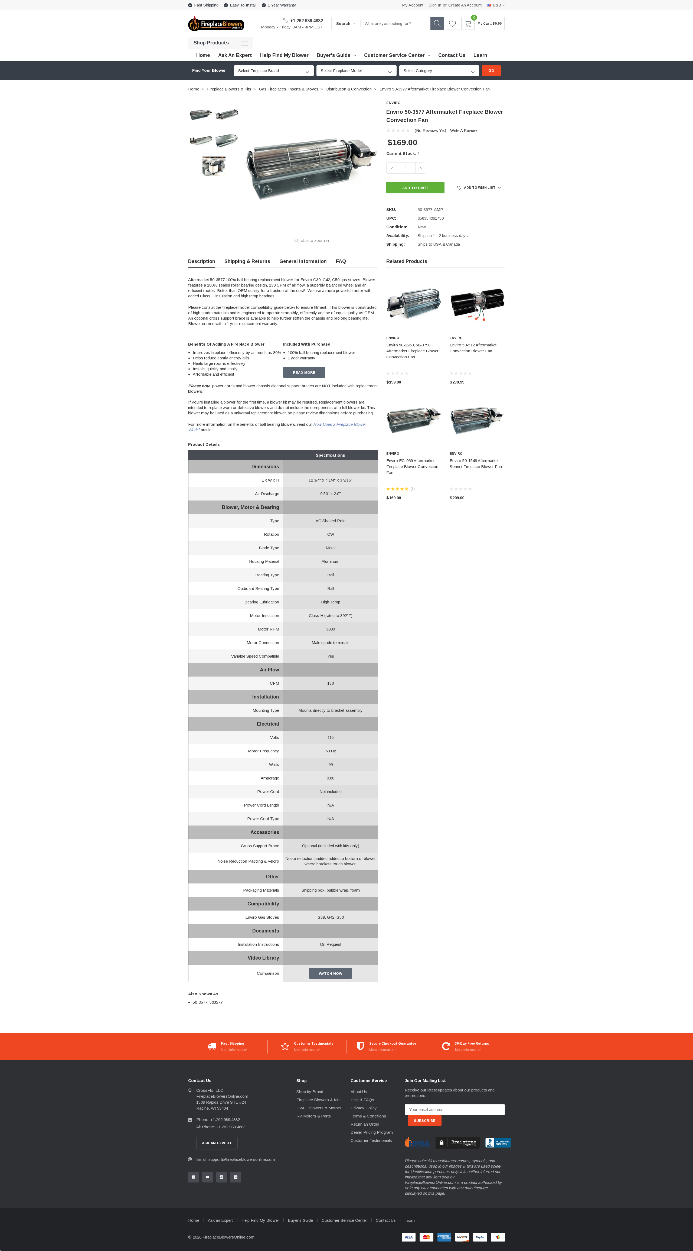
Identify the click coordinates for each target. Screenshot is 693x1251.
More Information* (234, 1050)
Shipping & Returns (247, 261)
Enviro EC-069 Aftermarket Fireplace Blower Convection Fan (412, 466)
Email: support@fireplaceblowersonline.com (235, 1159)
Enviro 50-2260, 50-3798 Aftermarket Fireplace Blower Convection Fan (412, 351)
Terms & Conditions (368, 1116)
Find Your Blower (209, 70)
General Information (303, 261)
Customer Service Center (394, 55)
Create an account (465, 5)
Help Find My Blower (260, 1220)
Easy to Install (243, 5)
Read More (304, 373)
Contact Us (386, 1220)
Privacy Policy (364, 1108)
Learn (409, 1220)
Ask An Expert (217, 1143)
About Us (359, 1091)
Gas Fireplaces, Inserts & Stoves (288, 89)
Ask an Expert (220, 1220)
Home (193, 89)
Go (491, 71)
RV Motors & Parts (313, 1116)
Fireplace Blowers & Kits (229, 89)
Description (201, 261)
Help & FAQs (362, 1099)
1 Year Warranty (282, 5)
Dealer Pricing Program (372, 1132)
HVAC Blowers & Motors (318, 1108)
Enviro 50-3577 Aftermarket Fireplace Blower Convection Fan (435, 89)
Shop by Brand (309, 1091)
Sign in (435, 5)
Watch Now (330, 973)
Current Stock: (402, 153)
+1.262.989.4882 (306, 20)
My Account (412, 5)
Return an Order (365, 1124)
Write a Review (463, 130)
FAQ (341, 261)
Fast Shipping (206, 5)
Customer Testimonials (371, 1140)
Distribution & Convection (349, 89)
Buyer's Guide (334, 55)
